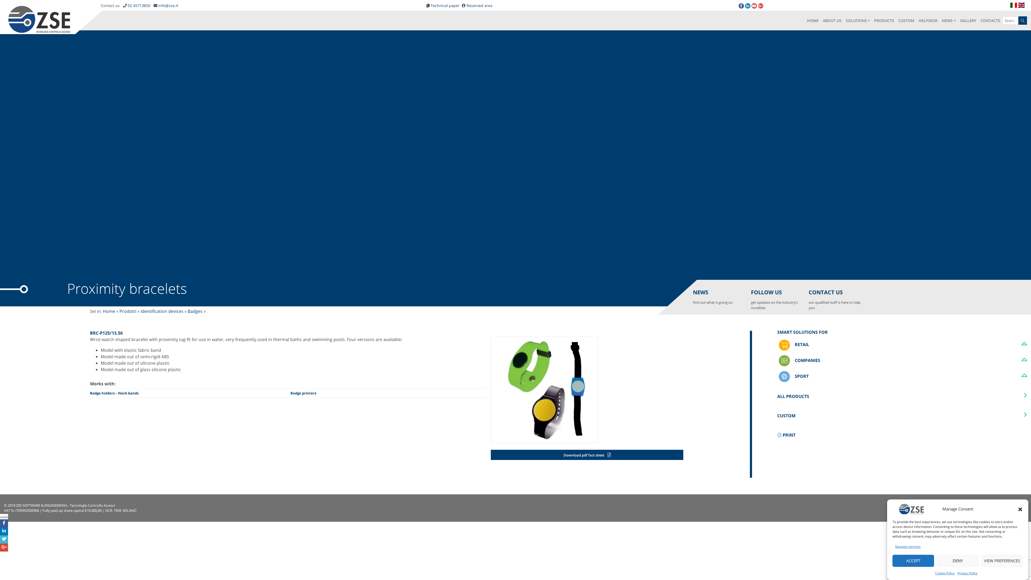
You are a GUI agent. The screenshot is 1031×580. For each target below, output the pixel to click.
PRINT (789, 435)
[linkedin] (747, 6)
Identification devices (162, 311)
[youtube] (754, 6)
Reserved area (479, 5)
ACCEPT (913, 561)
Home (109, 311)
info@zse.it (168, 5)
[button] (1020, 509)
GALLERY (968, 20)
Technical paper (445, 5)
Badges (195, 311)
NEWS (947, 20)
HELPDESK (928, 20)
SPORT (801, 376)
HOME (813, 20)
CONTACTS (990, 20)
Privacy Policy (967, 573)
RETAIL (801, 344)
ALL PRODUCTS (793, 396)
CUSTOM (906, 20)
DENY (958, 561)
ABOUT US (832, 20)
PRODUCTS (884, 20)
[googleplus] (760, 6)
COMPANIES (807, 360)
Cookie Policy (945, 573)
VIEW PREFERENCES (1002, 561)
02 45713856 (139, 5)
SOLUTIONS (856, 20)
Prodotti (127, 311)
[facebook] (741, 6)
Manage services (908, 546)
